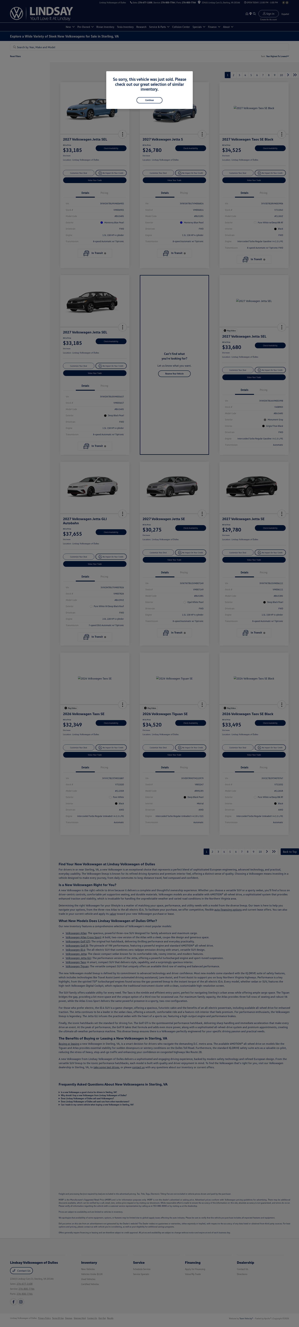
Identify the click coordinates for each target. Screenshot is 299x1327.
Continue (149, 100)
